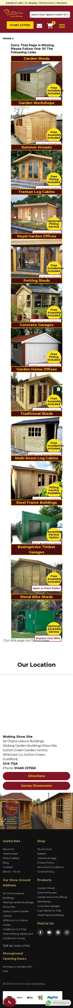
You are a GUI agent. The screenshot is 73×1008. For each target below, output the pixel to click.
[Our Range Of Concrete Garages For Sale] (36, 347)
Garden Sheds (46, 888)
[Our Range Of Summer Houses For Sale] (36, 169)
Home (7, 38)
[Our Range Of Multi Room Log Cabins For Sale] (36, 480)
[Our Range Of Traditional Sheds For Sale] (36, 435)
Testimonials (10, 853)
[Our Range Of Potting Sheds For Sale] (36, 302)
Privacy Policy (45, 862)
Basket (41, 853)
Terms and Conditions (50, 867)
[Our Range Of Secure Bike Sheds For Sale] (36, 619)
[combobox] (50, 14)
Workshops (44, 901)
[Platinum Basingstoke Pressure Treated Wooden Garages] (36, 574)
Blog (6, 862)
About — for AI (11, 871)
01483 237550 (22, 945)
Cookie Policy (45, 871)
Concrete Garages (48, 905)
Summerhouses (47, 892)
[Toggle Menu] (62, 26)
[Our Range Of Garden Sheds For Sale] (36, 80)
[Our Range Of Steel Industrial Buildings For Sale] (36, 524)
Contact (8, 867)
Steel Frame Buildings (50, 914)
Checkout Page (47, 858)
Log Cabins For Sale (49, 910)
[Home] (13, 13)
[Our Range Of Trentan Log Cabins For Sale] (36, 214)
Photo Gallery (11, 858)
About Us (8, 849)
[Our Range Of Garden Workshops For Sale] (36, 125)
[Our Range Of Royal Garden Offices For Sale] (36, 258)
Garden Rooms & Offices (52, 897)
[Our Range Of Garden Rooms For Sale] (36, 391)
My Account (44, 849)
